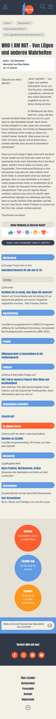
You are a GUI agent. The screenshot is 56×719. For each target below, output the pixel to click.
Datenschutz (28, 683)
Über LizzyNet (28, 678)
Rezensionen (23, 23)
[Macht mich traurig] (27, 232)
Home (6, 23)
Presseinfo (28, 689)
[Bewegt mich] (19, 232)
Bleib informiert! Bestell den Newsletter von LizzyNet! (24, 625)
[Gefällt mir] (11, 232)
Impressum (28, 699)
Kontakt (28, 694)
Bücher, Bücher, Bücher (14, 29)
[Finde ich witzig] (35, 232)
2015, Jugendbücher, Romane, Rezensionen (22, 35)
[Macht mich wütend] (44, 232)
